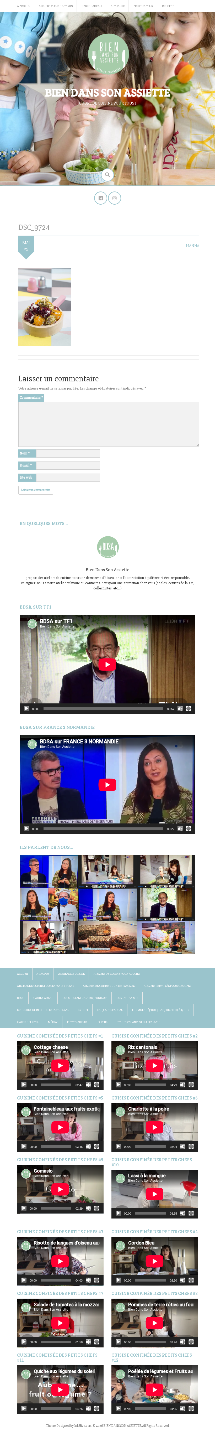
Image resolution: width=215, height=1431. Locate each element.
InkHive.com (83, 1426)
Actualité (118, 6)
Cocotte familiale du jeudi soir (85, 998)
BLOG (20, 998)
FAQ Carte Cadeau (110, 1010)
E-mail (26, 465)
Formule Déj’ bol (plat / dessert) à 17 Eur (160, 1010)
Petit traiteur (143, 6)
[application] (107, 664)
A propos (23, 6)
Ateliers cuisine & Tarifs (56, 6)
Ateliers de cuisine (71, 974)
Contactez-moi (127, 998)
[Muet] (180, 708)
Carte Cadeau (92, 6)
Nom (25, 453)
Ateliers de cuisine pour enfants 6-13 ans (45, 986)
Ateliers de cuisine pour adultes (117, 974)
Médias (53, 1022)
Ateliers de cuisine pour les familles (109, 986)
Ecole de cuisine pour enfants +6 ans (43, 1010)
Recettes (168, 6)
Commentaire (31, 397)
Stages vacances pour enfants (138, 1022)
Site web (26, 477)
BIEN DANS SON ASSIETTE (107, 92)
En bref (83, 1010)
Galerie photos (28, 1022)
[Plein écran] (188, 708)
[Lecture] (26, 708)
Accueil (22, 974)
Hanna (192, 245)
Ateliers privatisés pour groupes (167, 986)
